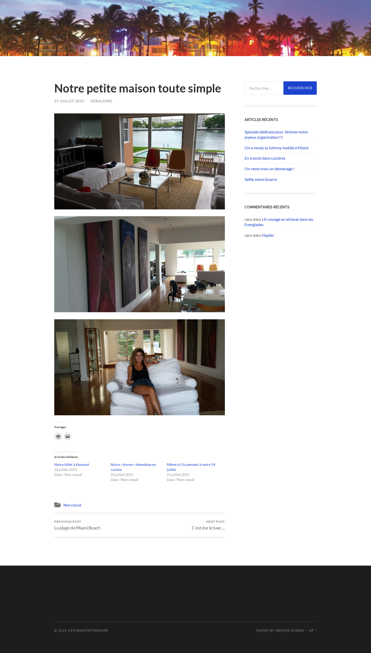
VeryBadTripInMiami (88, 630)
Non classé (72, 505)
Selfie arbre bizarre (261, 179)
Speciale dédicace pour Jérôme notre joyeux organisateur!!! (276, 134)
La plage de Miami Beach (77, 525)
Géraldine (101, 101)
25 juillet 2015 (69, 101)
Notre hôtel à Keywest (71, 464)
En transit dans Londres (265, 158)
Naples (268, 235)
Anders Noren (289, 630)
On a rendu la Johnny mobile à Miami (277, 147)
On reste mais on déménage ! (270, 168)
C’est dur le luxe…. (208, 525)
